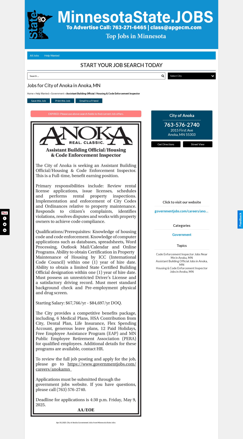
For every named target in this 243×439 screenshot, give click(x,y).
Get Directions (166, 144)
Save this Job (38, 100)
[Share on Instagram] (4, 230)
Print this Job (62, 100)
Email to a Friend (89, 100)
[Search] (163, 76)
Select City (176, 75)
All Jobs (34, 55)
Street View (197, 144)
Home (30, 93)
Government (57, 93)
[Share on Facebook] (4, 218)
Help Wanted (51, 55)
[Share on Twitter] (4, 224)
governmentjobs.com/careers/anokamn (182, 211)
